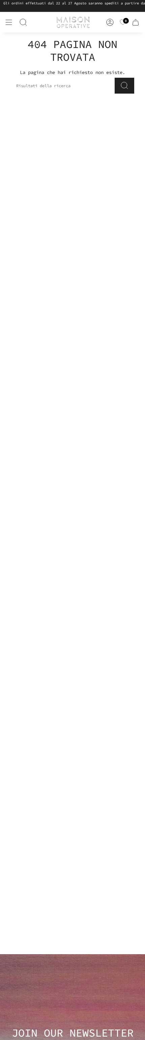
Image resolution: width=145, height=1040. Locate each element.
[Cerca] (23, 22)
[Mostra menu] (9, 22)
